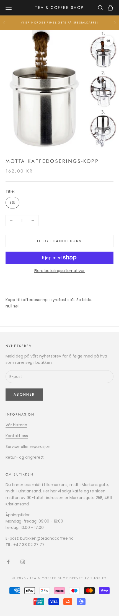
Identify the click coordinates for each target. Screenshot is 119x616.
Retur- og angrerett (25, 457)
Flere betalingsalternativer (59, 270)
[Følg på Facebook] (8, 562)
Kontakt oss (17, 435)
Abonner (24, 394)
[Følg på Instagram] (22, 562)
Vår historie (16, 425)
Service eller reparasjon (28, 446)
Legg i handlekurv (59, 241)
